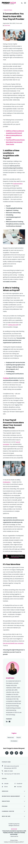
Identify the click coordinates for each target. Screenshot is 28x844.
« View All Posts (7, 10)
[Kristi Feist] (12, 668)
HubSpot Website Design (11, 842)
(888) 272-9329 (8, 771)
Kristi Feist (7, 25)
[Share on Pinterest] (21, 753)
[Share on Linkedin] (11, 753)
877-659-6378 (16, 774)
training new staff (13, 325)
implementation (17, 183)
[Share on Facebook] (7, 753)
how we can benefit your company (13, 643)
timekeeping (6, 482)
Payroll (19, 737)
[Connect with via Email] (10, 721)
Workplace (14, 741)
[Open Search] (22, 3)
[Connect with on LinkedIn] (7, 721)
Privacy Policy (14, 840)
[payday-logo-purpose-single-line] (9, 3)
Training (6, 378)
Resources (11, 737)
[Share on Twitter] (16, 753)
